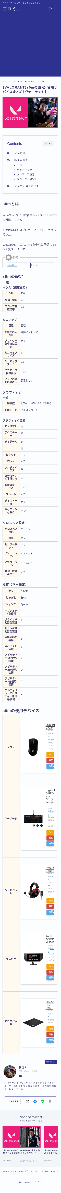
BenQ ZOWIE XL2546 (50, 939)
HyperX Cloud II (50, 869)
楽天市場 (51, 761)
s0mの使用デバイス (26, 186)
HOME (6, 1171)
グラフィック (24, 170)
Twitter (12, 265)
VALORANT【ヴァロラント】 (32, 81)
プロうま (12, 8)
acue (6, 215)
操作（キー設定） (27, 179)
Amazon (51, 755)
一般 (19, 165)
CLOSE (48, 144)
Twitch (35, 265)
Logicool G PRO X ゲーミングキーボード (50, 798)
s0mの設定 (21, 159)
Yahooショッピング (51, 767)
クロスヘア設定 (26, 174)
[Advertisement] (30, 46)
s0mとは (19, 153)
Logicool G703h (50, 726)
